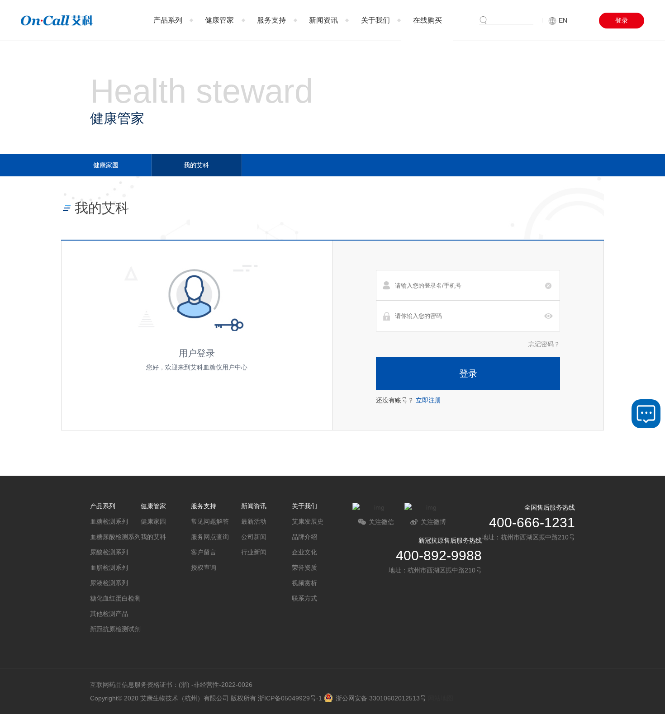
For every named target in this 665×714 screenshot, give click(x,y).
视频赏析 (304, 582)
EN (563, 20)
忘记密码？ (544, 344)
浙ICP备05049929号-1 (290, 698)
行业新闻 (253, 552)
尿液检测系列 (109, 582)
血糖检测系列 (109, 521)
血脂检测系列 (109, 567)
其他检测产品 (109, 613)
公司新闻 (253, 536)
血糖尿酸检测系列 (115, 536)
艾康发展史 (307, 521)
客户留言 (203, 552)
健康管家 (219, 20)
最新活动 (253, 521)
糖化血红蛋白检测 (115, 598)
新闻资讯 (323, 20)
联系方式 (304, 598)
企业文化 (304, 552)
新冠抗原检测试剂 (115, 629)
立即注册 (428, 400)
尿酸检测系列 (109, 552)
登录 (621, 20)
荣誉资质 (304, 567)
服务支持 (271, 20)
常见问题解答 (210, 521)
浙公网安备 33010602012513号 (381, 698)
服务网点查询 (210, 536)
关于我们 (375, 20)
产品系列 (167, 20)
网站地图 (440, 698)
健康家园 (106, 165)
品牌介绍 (304, 536)
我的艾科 (196, 165)
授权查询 (203, 567)
